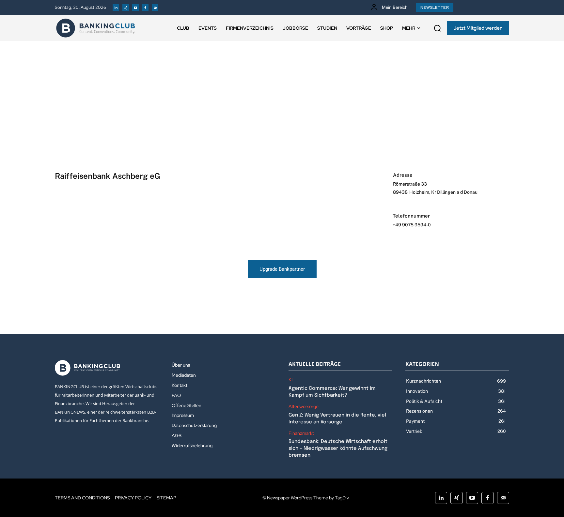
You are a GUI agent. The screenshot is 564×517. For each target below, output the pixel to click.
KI (290, 380)
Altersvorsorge (304, 406)
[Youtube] (135, 7)
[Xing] (125, 7)
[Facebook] (145, 7)
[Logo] (95, 28)
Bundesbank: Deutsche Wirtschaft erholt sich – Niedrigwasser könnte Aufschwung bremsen (338, 448)
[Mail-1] (155, 7)
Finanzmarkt (301, 433)
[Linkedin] (116, 7)
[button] (437, 28)
